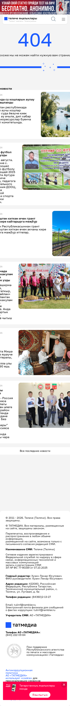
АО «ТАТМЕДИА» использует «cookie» (19, 677)
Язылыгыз (40, 695)
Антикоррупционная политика (19, 671)
